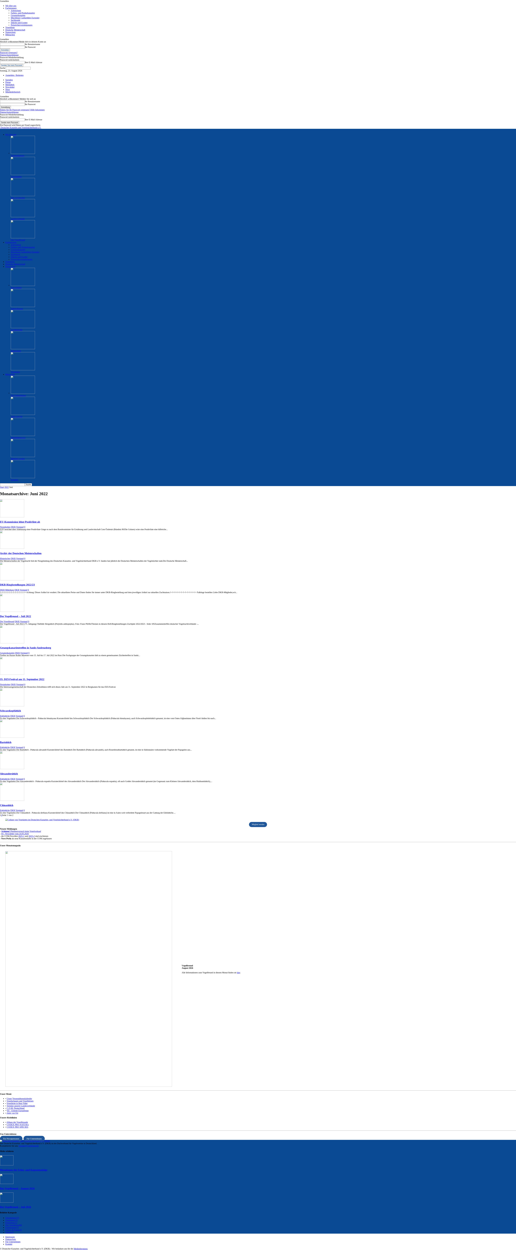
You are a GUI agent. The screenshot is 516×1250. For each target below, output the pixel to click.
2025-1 (21, 836)
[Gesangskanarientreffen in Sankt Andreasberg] (12, 642)
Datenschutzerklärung (9, 55)
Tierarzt (9, 1232)
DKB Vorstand (17, 527)
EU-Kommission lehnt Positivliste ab (20, 521)
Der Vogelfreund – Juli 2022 (15, 616)
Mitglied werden (18, 459)
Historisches (5, 558)
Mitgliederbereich (12, 92)
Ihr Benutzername (32, 44)
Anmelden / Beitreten (14, 75)
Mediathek (9, 85)
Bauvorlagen (16, 287)
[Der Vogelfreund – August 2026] (6, 1183)
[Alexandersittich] (12, 768)
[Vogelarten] (23, 369)
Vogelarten (15, 372)
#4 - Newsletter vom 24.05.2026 (15, 834)
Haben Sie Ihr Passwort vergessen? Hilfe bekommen (22, 110)
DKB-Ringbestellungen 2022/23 (17, 584)
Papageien (11, 1223)
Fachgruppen (11, 8)
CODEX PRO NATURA (18, 1124)
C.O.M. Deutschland (15, 1108)
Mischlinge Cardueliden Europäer (25, 18)
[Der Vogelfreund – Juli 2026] (6, 1202)
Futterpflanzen (17, 309)
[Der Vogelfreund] (23, 237)
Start (2, 487)
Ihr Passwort (30, 47)
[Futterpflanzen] (23, 306)
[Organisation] (23, 174)
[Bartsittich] (12, 737)
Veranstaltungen (17, 155)
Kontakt (8, 1244)
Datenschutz (10, 1239)
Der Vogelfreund (18, 240)
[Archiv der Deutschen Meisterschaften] (12, 548)
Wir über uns (10, 6)
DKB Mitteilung (7, 590)
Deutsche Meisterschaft (15, 30)
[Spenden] (23, 477)
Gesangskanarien (18, 15)
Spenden (9, 80)
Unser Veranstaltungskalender (19, 1098)
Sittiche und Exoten (19, 22)
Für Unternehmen (18, 395)
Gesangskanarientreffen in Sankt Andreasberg (25, 647)
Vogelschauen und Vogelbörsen (20, 1101)
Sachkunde (15, 20)
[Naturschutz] (23, 348)
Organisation (16, 177)
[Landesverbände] (23, 216)
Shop (7, 89)
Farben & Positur (13, 1230)
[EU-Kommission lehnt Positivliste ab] (12, 516)
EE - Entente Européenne (18, 1111)
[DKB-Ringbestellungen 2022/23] (12, 579)
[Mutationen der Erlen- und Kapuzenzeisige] (6, 1165)
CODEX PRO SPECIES (17, 1127)
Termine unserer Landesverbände (21, 1106)
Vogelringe (10, 27)
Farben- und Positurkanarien (23, 13)
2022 (6, 487)
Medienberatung (80, 1249)
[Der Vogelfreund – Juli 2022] (12, 611)
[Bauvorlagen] (23, 285)
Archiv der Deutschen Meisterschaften (21, 553)
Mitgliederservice (18, 437)
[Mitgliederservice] (23, 435)
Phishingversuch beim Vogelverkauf (21, 831)
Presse (8, 82)
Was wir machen (18, 198)
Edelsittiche (5, 716)
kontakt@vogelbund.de (29, 1146)
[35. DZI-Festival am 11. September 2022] (12, 674)
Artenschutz (16, 10)
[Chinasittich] (12, 800)
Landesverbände (18, 219)
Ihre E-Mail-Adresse (33, 62)
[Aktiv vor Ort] (23, 414)
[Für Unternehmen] (23, 393)
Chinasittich (6, 805)
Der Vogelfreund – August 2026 (17, 1188)
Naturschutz (10, 32)
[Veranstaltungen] (23, 153)
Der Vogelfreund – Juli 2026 (15, 1207)
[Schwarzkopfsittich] (12, 705)
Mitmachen (10, 35)
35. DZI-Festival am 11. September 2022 (22, 679)
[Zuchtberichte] (23, 327)
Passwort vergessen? (8, 52)
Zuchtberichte (16, 330)
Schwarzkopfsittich (10, 710)
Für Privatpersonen (11, 1138)
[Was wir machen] (23, 195)
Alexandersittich (9, 773)
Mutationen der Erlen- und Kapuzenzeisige (23, 1169)
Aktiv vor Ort (16, 416)
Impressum (10, 1237)
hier (238, 972)
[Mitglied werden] (23, 456)
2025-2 (32, 836)
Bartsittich (5, 742)
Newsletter (10, 87)
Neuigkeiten (5, 527)
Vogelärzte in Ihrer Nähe (17, 1103)
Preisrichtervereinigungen (21, 25)
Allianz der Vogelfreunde (17, 1122)
